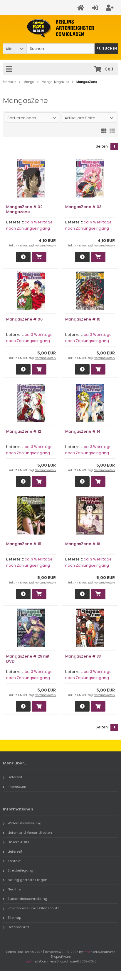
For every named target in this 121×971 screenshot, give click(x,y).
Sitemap (14, 917)
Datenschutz (18, 927)
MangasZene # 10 (82, 319)
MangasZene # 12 (23, 431)
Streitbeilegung (20, 870)
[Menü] (10, 69)
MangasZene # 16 (82, 544)
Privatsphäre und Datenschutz (33, 908)
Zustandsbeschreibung (27, 898)
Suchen (106, 48)
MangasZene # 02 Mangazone (24, 209)
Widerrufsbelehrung (24, 823)
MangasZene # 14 (82, 431)
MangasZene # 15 (23, 544)
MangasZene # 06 (24, 319)
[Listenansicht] (112, 130)
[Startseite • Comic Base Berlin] (60, 28)
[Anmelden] (96, 8)
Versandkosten (45, 245)
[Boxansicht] (104, 130)
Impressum (17, 786)
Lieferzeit (15, 777)
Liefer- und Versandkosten (30, 832)
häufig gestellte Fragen (27, 879)
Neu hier (15, 889)
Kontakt (14, 861)
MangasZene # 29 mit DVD (28, 658)
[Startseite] (81, 8)
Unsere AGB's (18, 842)
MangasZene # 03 (83, 207)
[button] (14, 48)
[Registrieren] (110, 8)
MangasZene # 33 (83, 656)
